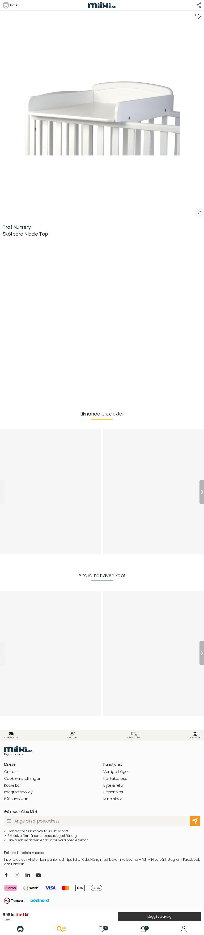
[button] (10, 5)
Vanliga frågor (116, 771)
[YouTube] (38, 876)
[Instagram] (17, 875)
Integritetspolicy (18, 792)
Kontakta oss (115, 778)
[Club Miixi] (183, 929)
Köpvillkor (12, 785)
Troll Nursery (17, 227)
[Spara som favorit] (198, 16)
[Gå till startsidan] (20, 929)
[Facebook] (6, 875)
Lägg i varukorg (159, 916)
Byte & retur (113, 785)
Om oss (11, 771)
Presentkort (113, 792)
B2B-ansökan (16, 799)
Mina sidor (112, 799)
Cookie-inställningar (22, 778)
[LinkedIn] (28, 875)
